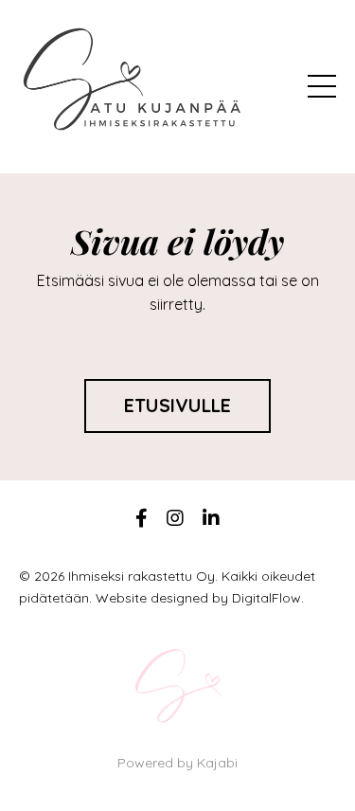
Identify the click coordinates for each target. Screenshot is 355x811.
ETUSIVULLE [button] (178, 405)
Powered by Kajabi (177, 762)
